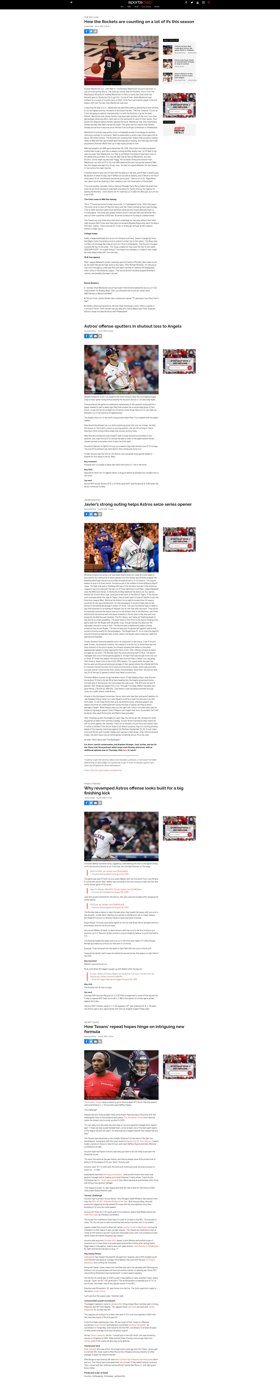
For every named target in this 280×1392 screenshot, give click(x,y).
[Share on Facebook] (86, 31)
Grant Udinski (100, 1325)
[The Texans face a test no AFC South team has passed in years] (121, 1075)
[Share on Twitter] (91, 31)
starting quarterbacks (112, 1174)
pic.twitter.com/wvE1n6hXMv (109, 976)
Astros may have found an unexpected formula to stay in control (184, 62)
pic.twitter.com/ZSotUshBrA (115, 871)
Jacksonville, (116, 1304)
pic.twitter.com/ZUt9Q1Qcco (129, 889)
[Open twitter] (191, 2)
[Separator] (95, 31)
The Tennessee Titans (133, 1117)
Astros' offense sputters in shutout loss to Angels (132, 326)
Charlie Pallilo (88, 26)
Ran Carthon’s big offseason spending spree (134, 1359)
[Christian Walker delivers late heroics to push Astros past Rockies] (121, 836)
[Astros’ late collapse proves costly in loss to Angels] (121, 369)
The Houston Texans (93, 1102)
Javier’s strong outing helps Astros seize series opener (138, 504)
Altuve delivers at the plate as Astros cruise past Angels (184, 75)
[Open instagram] (203, 2)
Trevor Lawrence (97, 1335)
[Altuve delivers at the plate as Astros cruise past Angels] (167, 77)
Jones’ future (99, 1291)
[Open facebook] (186, 2)
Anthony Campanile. (137, 1325)
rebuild (123, 1362)
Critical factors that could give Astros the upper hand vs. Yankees (184, 48)
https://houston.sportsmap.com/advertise (103, 770)
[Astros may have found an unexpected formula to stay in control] (167, 63)
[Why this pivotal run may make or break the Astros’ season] (121, 547)
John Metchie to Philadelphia (146, 1246)
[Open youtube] (197, 2)
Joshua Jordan (192, 53)
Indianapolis (89, 1257)
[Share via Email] (95, 336)
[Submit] (209, 2)
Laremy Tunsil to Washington (135, 1227)
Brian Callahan (90, 1349)
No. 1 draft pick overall (107, 1180)
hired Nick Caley (91, 1214)
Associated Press (180, 53)
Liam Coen (132, 1307)
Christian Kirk (110, 1240)
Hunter (87, 1341)
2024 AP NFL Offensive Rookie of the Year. (110, 1201)
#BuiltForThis (111, 889)
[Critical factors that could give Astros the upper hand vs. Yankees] (167, 50)
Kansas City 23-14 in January (138, 1141)
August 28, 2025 (122, 874)
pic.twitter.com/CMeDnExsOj (111, 904)
